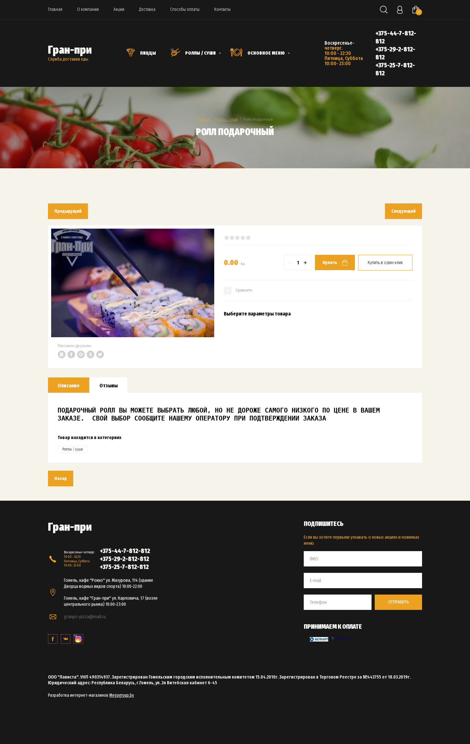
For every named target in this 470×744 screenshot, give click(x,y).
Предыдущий (68, 211)
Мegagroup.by (121, 695)
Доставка (147, 9)
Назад (60, 478)
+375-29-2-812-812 (124, 559)
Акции (119, 9)
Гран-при (70, 50)
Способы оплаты (185, 9)
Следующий (403, 211)
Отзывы (108, 385)
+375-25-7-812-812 (124, 567)
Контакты (222, 9)
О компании (88, 9)
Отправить (398, 602)
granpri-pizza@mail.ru (85, 616)
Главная (55, 9)
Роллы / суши (226, 119)
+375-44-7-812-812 (125, 551)
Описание (69, 385)
